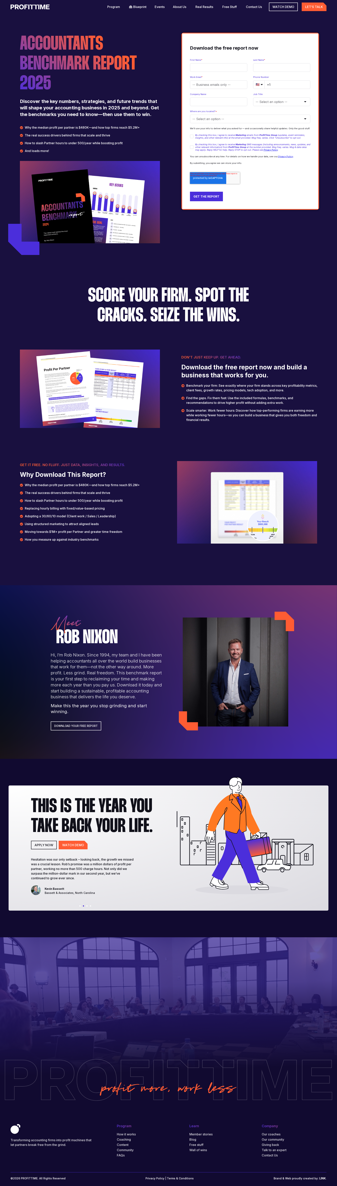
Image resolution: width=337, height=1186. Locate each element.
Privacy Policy (154, 1178)
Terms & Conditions (180, 1178)
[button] (80, 906)
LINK (322, 1178)
